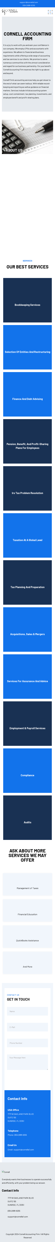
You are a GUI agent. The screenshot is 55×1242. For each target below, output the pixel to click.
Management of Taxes (27, 888)
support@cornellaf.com (29, 2)
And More (27, 966)
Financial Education (27, 914)
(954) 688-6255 (29, 5)
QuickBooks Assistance (27, 940)
